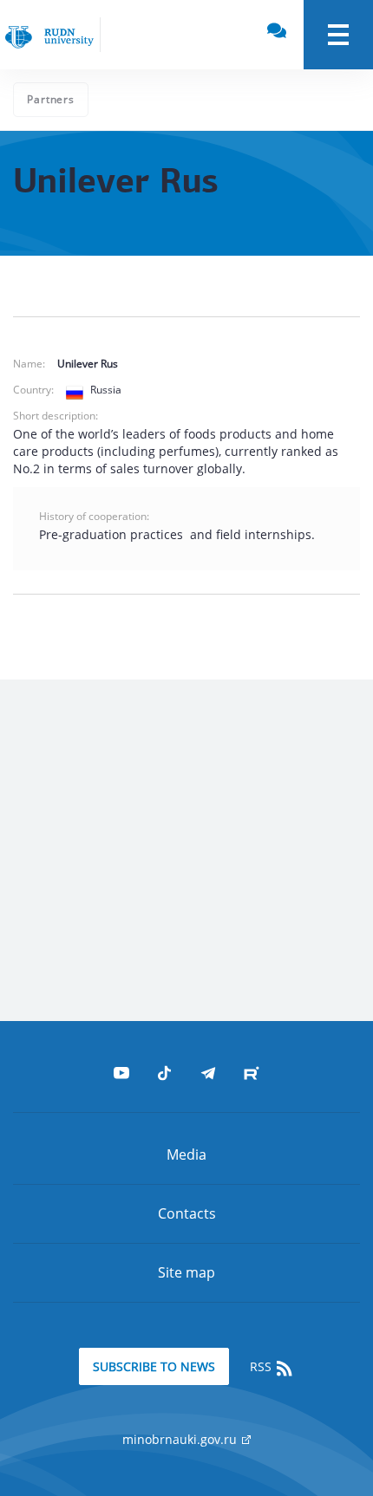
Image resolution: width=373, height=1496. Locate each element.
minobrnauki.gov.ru (181, 1439)
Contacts (187, 1213)
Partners (51, 99)
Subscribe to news (154, 1366)
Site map (186, 1272)
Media (186, 1154)
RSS (262, 1366)
